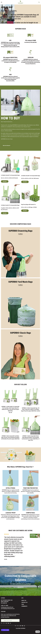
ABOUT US (23, 600)
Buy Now (4, 181)
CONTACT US (24, 602)
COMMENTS (24, 606)
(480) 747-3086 (4, 605)
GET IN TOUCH (20, 587)
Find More (20, 233)
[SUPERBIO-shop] (20, 2)
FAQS (22, 604)
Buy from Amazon (6, 145)
